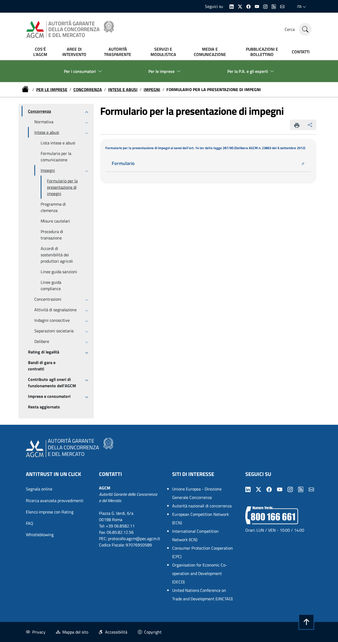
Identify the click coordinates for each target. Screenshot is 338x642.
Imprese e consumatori (49, 396)
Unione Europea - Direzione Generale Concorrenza (197, 493)
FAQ (29, 523)
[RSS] (274, 6)
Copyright (153, 632)
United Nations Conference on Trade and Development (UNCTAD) (202, 594)
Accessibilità (116, 632)
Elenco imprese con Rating (49, 512)
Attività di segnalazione (55, 309)
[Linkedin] (231, 6)
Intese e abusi (123, 89)
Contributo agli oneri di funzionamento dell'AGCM (52, 382)
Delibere (41, 341)
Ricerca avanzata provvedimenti (54, 500)
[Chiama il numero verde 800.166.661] (271, 515)
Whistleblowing (40, 534)
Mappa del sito (75, 632)
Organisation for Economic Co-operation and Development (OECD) (199, 573)
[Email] (282, 6)
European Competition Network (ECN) (200, 518)
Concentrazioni (47, 299)
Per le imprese (51, 89)
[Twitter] (240, 6)
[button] (306, 622)
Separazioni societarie (54, 331)
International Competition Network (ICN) (195, 535)
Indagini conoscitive (52, 320)
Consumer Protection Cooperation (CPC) (202, 552)
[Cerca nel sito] (305, 29)
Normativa (43, 122)
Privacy (38, 632)
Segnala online (39, 489)
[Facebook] (248, 6)
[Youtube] (257, 6)
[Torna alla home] (26, 89)
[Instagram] (265, 6)
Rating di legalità (43, 352)
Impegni (152, 89)
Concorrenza (87, 89)
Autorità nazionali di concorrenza (202, 506)
